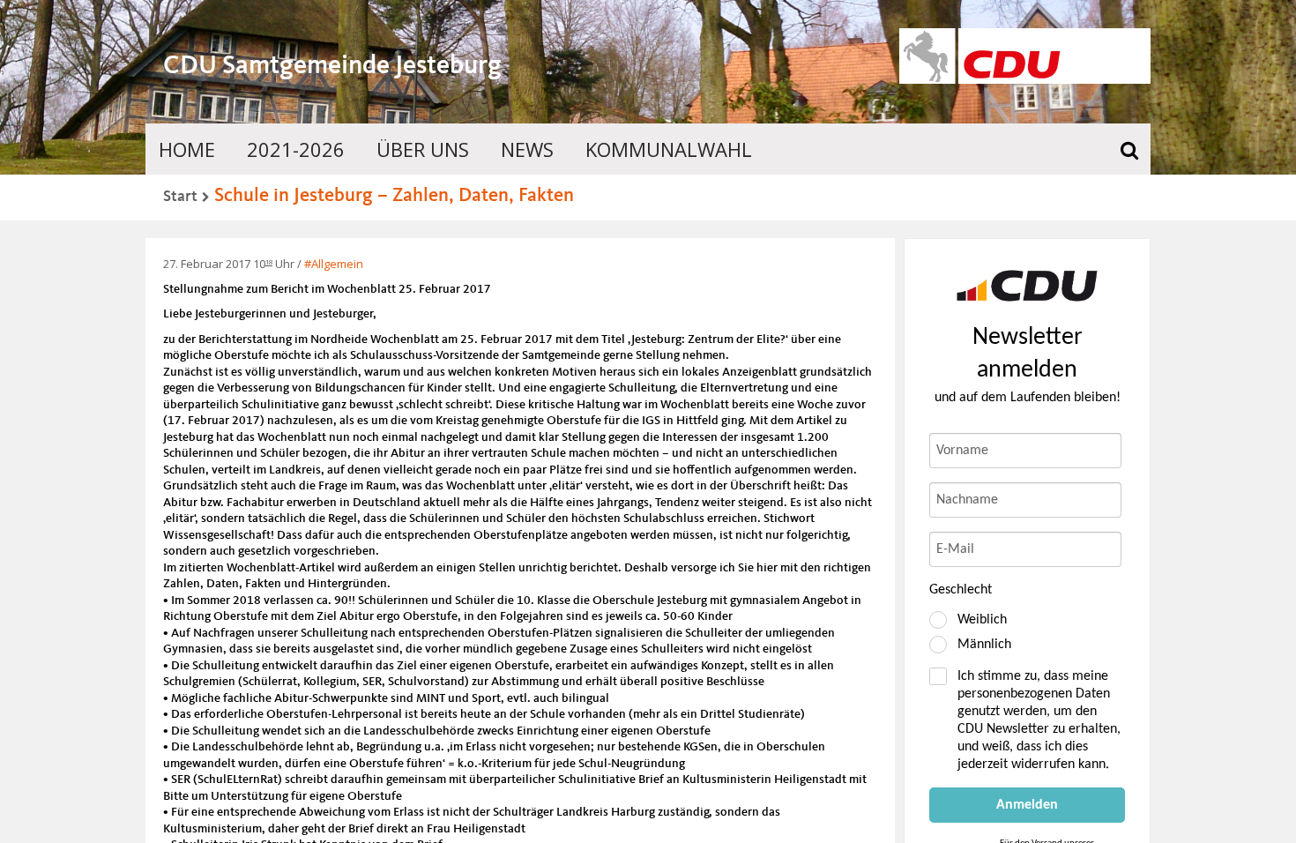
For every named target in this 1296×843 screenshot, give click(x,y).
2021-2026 (296, 149)
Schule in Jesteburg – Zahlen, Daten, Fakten (394, 195)
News (527, 149)
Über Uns (422, 149)
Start (180, 197)
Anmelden (1027, 805)
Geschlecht (960, 590)
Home (187, 149)
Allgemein (337, 264)
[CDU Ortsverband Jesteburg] (1027, 286)
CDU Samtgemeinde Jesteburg (332, 66)
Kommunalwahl (668, 149)
